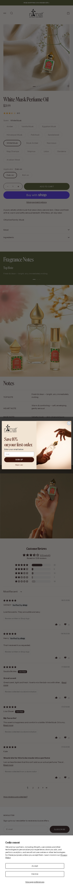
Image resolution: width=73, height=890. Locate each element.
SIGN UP (19, 460)
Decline (34, 874)
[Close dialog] (68, 423)
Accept (35, 866)
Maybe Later (19, 465)
